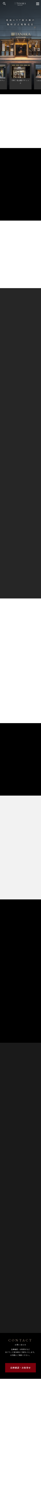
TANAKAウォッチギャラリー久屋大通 (11, 656)
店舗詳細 (9, 1119)
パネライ (5, 707)
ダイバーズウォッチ (8, 716)
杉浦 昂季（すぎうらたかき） (30, 714)
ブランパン (6, 847)
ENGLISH (12, 1485)
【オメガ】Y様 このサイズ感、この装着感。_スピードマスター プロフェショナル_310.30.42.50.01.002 (11, 881)
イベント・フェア (8, 714)
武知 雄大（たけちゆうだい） (11, 661)
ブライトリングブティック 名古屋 (17, 1221)
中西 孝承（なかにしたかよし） (10, 710)
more (29, 141)
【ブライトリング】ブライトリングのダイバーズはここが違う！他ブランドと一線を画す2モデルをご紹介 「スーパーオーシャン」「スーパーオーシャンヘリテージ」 (30, 697)
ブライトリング (26, 712)
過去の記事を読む (26, 615)
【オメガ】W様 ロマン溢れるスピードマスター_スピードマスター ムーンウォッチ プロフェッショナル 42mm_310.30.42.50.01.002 (30, 841)
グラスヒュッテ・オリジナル (11, 659)
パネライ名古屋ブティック (10, 705)
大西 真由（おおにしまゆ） (29, 664)
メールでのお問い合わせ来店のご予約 (20, 1111)
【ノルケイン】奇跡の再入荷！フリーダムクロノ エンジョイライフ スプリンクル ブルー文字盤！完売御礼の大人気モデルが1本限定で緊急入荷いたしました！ (30, 647)
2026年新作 (6, 664)
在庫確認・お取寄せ (20, 1367)
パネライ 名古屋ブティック (14, 1155)
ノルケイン (25, 662)
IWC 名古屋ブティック (12, 1290)
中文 (21, 1485)
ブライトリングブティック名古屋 (30, 708)
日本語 (28, 1485)
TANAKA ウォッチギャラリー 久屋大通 (19, 1086)
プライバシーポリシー (29, 1458)
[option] (20, 76)
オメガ (24, 856)
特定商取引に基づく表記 (12, 1458)
